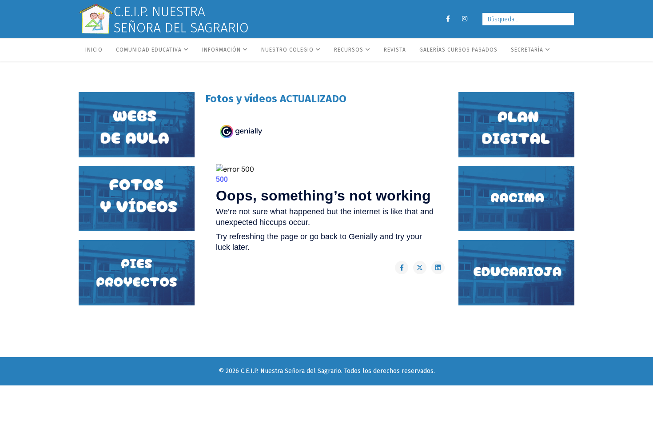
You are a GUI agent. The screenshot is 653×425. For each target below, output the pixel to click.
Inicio (94, 50)
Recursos (348, 50)
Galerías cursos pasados (458, 50)
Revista (395, 50)
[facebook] (447, 19)
